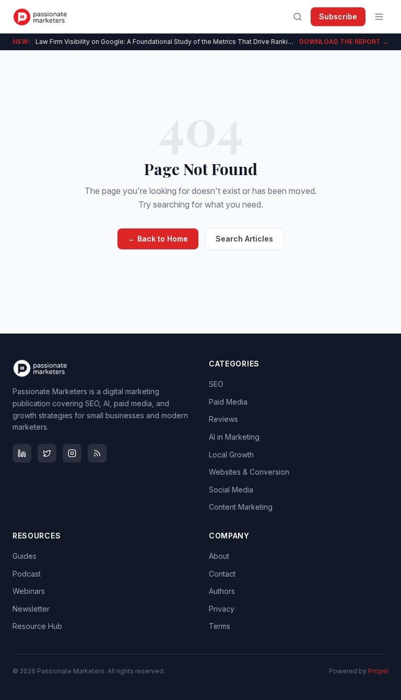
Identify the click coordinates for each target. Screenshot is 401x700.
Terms (219, 626)
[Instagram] (72, 453)
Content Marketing (241, 506)
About (219, 556)
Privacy (221, 608)
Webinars (29, 591)
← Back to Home (158, 238)
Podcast (27, 573)
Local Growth (231, 454)
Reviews (223, 419)
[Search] (297, 17)
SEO (216, 384)
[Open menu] (379, 16)
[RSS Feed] (97, 453)
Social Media (231, 489)
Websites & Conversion (249, 471)
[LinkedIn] (22, 453)
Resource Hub (37, 626)
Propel (378, 671)
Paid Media (228, 401)
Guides (25, 556)
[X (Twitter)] (47, 453)
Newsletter (31, 608)
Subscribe (338, 16)
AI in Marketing (234, 436)
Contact (222, 573)
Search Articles (244, 238)
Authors (222, 591)
